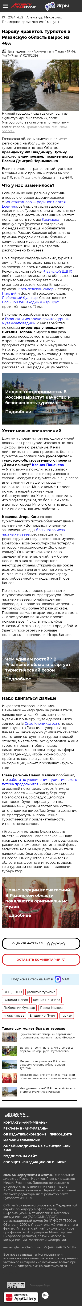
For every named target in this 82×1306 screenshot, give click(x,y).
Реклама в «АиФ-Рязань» (25, 1128)
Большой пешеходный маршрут (30, 302)
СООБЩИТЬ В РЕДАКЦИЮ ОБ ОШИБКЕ (34, 1162)
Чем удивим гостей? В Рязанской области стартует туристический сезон (38, 664)
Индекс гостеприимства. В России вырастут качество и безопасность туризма (38, 397)
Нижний (9, 293)
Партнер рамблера (40, 1285)
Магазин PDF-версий (21, 1140)
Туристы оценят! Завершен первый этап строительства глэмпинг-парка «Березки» (47, 1036)
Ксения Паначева (48, 465)
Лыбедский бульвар (20, 298)
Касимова (50, 220)
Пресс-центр (61, 1134)
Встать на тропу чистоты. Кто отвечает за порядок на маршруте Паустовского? (47, 1049)
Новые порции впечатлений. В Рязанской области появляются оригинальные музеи (38, 898)
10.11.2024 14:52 (12, 17)
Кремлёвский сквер (36, 289)
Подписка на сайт (20, 1156)
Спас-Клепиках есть (42, 724)
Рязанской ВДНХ (57, 271)
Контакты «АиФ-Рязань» (25, 1122)
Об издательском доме (24, 1134)
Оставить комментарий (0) (41, 960)
